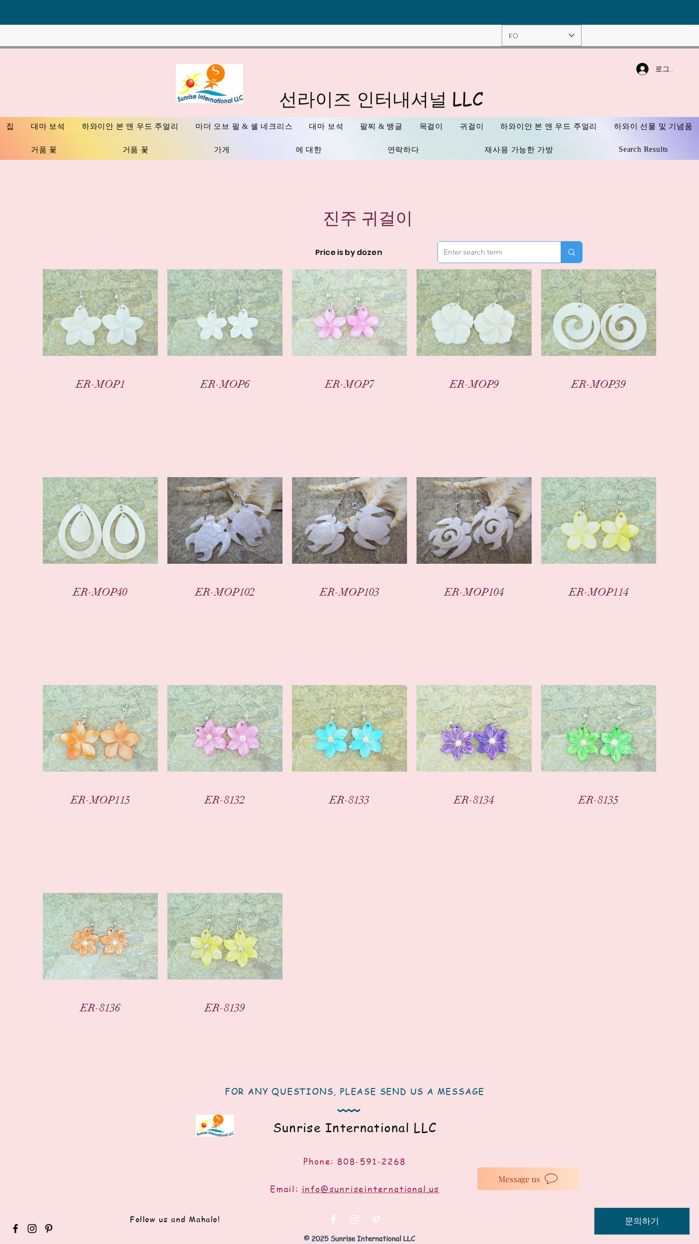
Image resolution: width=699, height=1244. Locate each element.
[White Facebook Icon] (333, 1219)
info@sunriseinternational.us (370, 1189)
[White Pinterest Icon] (376, 1219)
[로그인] (633, 69)
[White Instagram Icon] (354, 1219)
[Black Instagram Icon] (32, 1228)
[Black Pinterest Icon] (49, 1228)
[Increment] (136, 405)
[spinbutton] (100, 405)
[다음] (631, 12)
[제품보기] (100, 312)
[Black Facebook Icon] (15, 1228)
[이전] (67, 12)
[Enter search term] (571, 252)
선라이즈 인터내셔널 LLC (381, 98)
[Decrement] (64, 405)
